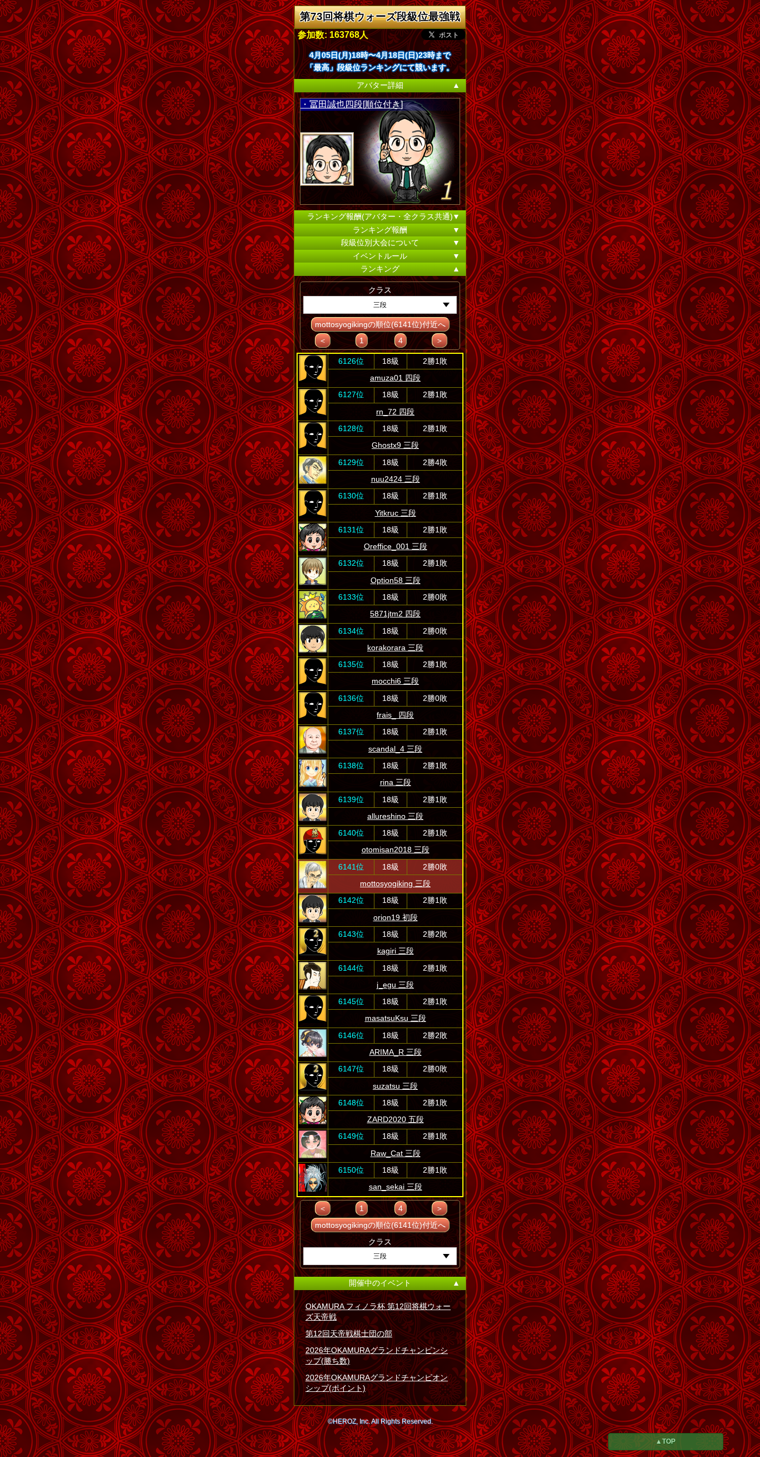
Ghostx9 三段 (395, 445)
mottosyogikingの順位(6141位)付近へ (380, 324)
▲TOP (665, 1441)
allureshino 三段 (395, 816)
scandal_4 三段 (395, 748)
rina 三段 (395, 782)
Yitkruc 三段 (395, 512)
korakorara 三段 (395, 647)
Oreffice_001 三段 (395, 546)
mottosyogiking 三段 (395, 883)
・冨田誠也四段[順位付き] (351, 104)
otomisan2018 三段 (396, 849)
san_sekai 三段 (395, 1186)
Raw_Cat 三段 (396, 1153)
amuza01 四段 (395, 377)
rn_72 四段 (395, 411)
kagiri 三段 (395, 950)
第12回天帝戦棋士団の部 (348, 1333)
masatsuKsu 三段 (395, 1018)
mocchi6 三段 (395, 680)
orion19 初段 (395, 917)
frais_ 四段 (395, 714)
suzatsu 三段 (395, 1085)
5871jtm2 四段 (395, 613)
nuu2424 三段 (395, 479)
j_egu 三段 (395, 984)
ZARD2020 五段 (395, 1119)
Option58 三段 (396, 580)
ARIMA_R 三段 (395, 1052)
